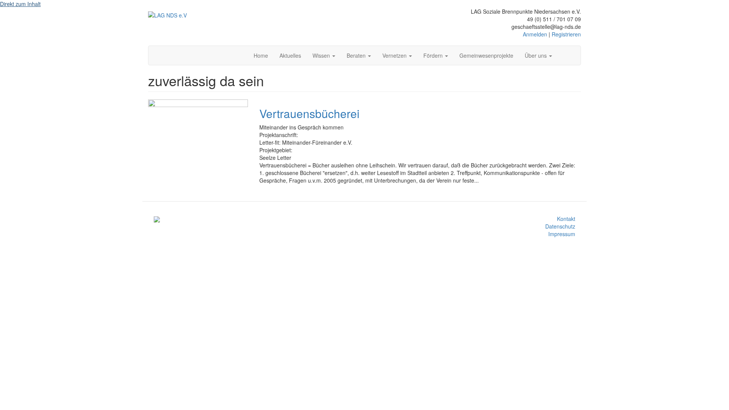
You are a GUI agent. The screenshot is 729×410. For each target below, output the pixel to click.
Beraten (357, 55)
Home (261, 55)
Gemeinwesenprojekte (486, 55)
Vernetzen (395, 55)
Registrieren (566, 34)
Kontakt (566, 218)
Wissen (321, 55)
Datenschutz (560, 226)
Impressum (561, 234)
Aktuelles (290, 55)
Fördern (433, 55)
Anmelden (535, 34)
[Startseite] (167, 15)
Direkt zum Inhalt (20, 4)
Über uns (536, 55)
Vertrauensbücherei (309, 113)
